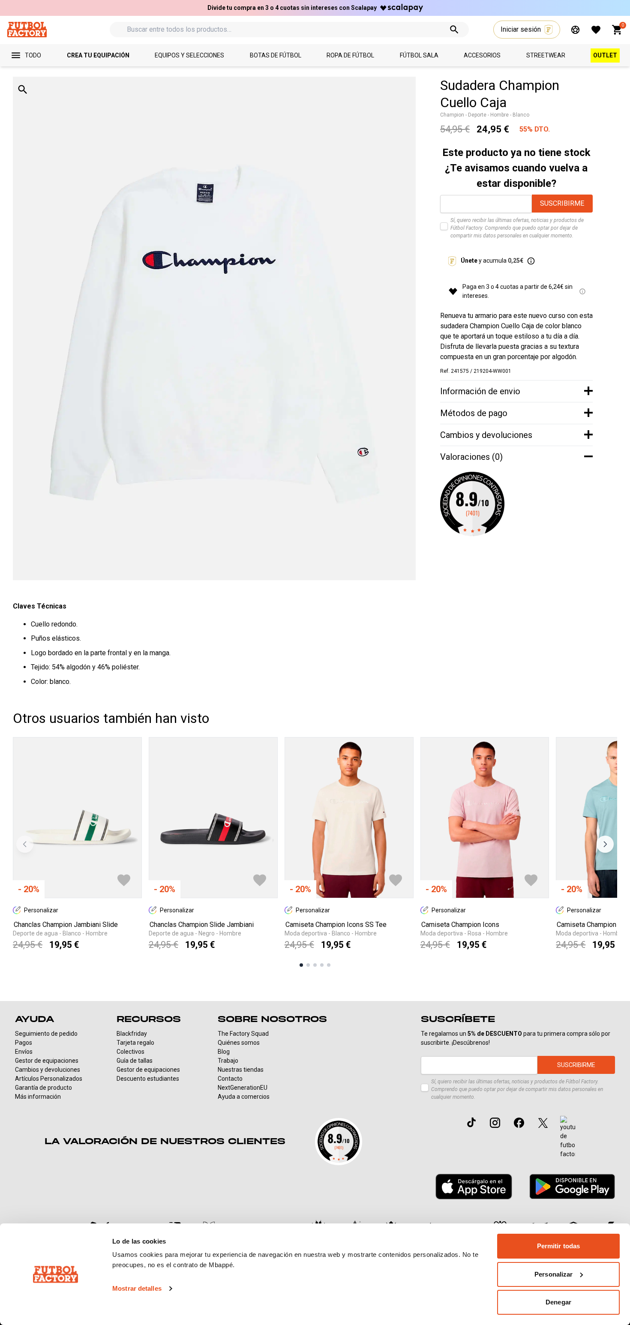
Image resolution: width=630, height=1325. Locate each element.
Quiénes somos (239, 1042)
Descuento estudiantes (148, 1078)
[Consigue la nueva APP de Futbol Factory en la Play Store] (572, 1186)
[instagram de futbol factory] (495, 1123)
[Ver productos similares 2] (308, 965)
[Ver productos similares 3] (315, 965)
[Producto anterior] (24, 844)
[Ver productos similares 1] (301, 965)
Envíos (24, 1051)
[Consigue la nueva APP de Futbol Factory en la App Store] (473, 1186)
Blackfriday (132, 1033)
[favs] (596, 29)
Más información (38, 1096)
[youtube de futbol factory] (567, 1137)
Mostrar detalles (137, 1288)
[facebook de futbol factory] (519, 1123)
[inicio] (27, 29)
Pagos (23, 1042)
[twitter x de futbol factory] (543, 1123)
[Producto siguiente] (605, 844)
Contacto (230, 1078)
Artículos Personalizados (48, 1078)
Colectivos (130, 1051)
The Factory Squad (243, 1033)
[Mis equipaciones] (575, 30)
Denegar (558, 1302)
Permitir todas (558, 1246)
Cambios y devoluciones (47, 1069)
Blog (224, 1051)
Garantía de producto (43, 1087)
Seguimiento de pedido (46, 1033)
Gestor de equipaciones (46, 1060)
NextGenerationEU (242, 1087)
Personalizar (553, 1274)
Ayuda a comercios (244, 1096)
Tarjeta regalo (135, 1042)
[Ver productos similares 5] (328, 965)
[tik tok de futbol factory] (471, 1122)
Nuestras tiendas (241, 1069)
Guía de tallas (135, 1060)
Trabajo (228, 1060)
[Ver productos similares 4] (322, 965)
